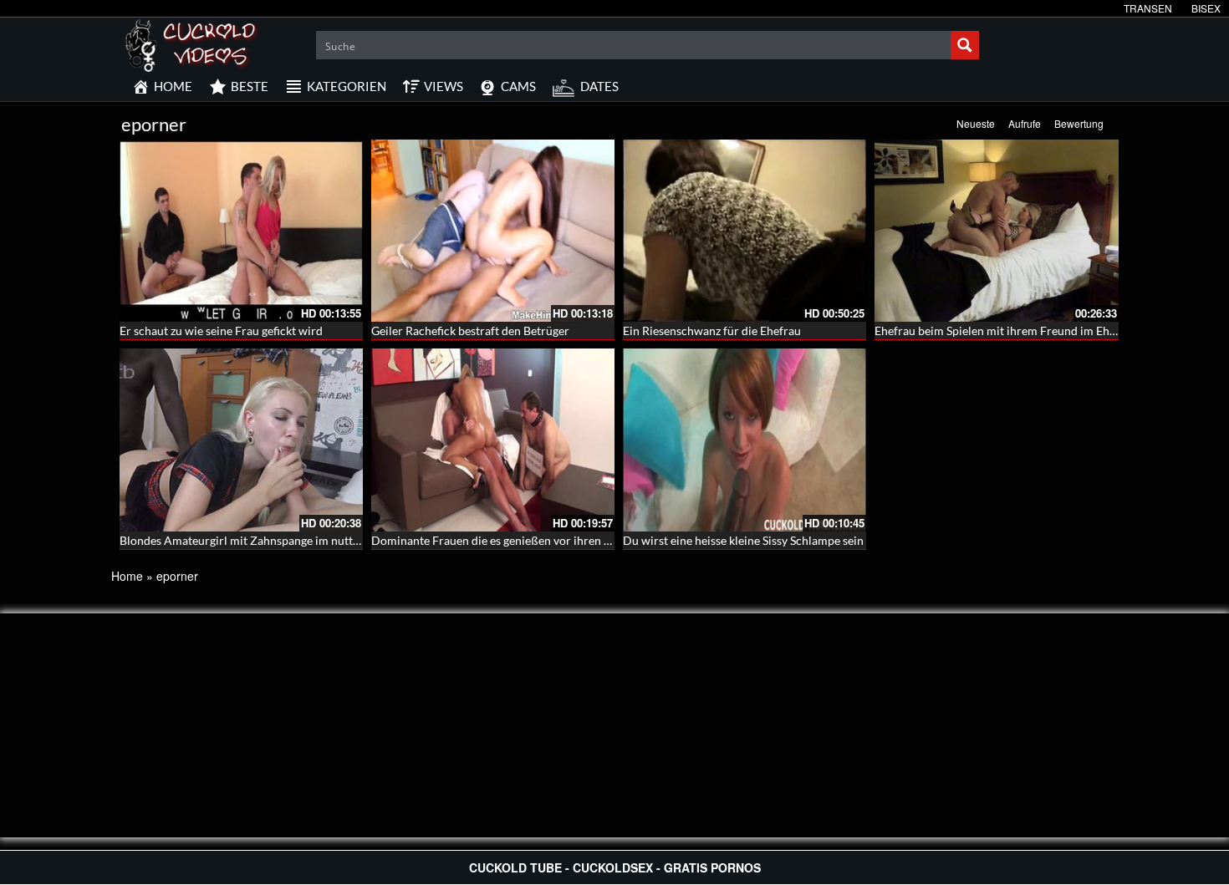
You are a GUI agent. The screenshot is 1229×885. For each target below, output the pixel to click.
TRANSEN (1148, 8)
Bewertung (1079, 123)
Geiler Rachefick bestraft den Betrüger (470, 330)
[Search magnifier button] (965, 45)
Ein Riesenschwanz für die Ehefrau (712, 330)
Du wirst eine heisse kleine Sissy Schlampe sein (743, 540)
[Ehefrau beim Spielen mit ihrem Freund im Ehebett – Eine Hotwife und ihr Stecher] (996, 231)
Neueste (975, 123)
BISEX (1206, 8)
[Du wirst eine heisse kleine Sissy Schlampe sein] (744, 439)
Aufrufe (1024, 123)
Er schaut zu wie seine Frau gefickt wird (221, 330)
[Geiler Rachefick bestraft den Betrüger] (492, 231)
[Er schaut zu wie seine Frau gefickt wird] (241, 231)
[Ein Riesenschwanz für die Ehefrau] (744, 231)
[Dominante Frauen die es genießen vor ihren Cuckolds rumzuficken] (492, 439)
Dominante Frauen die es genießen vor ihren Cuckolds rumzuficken (545, 540)
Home (127, 575)
